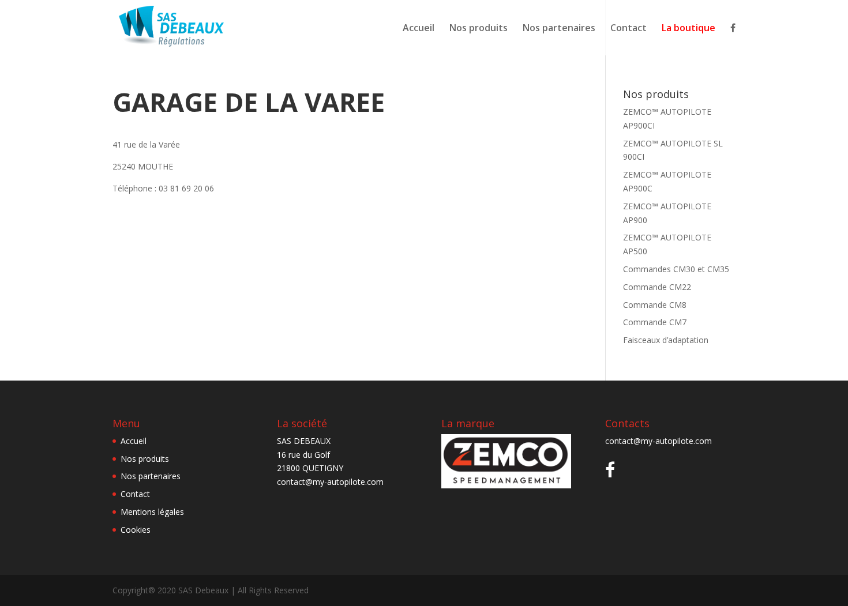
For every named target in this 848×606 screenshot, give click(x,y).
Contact (628, 29)
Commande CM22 (657, 286)
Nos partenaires (559, 29)
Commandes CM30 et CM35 (676, 269)
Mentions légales (152, 511)
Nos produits (478, 29)
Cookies (136, 529)
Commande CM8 (654, 304)
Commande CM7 (654, 322)
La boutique (688, 29)
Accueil (418, 29)
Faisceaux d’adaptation (665, 339)
